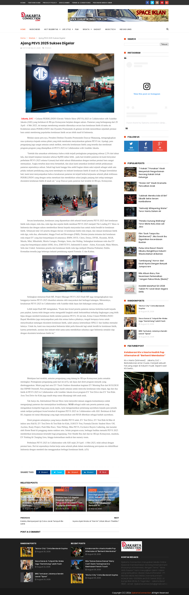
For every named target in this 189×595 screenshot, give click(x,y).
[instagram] (157, 2)
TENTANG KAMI (34, 3)
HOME (22, 3)
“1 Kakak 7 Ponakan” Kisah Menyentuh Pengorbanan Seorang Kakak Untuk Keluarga (152, 173)
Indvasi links (126, 29)
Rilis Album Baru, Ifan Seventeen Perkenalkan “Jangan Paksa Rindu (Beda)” (154, 276)
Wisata (86, 29)
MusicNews (35, 29)
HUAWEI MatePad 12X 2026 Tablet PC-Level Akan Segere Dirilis (153, 289)
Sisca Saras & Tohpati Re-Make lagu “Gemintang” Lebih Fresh (153, 320)
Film (77, 29)
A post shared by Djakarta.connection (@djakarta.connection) (153, 123)
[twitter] (152, 2)
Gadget (97, 29)
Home (22, 29)
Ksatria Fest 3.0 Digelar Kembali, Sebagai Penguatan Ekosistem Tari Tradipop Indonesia (69, 501)
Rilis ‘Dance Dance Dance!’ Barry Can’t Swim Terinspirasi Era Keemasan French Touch (99, 564)
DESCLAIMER (64, 3)
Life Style (66, 29)
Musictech (110, 29)
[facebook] (147, 2)
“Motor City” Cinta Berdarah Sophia (51, 548)
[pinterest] (162, 2)
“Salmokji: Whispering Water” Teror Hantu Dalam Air (153, 210)
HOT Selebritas (51, 29)
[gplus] (167, 2)
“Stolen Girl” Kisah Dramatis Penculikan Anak (152, 184)
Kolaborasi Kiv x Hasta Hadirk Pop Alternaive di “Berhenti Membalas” (144, 354)
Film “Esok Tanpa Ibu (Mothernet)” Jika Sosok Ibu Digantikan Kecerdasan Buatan (153, 238)
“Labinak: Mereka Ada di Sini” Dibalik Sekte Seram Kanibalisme (153, 198)
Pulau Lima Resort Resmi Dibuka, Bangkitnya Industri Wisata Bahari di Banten (152, 251)
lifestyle (32, 38)
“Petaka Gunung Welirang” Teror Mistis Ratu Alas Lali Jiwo (152, 224)
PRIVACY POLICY (50, 3)
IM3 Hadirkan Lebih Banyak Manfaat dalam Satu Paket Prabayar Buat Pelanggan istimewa (36, 501)
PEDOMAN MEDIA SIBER (102, 3)
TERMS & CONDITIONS (81, 3)
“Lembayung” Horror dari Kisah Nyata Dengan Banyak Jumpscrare (153, 263)
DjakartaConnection (141, 592)
